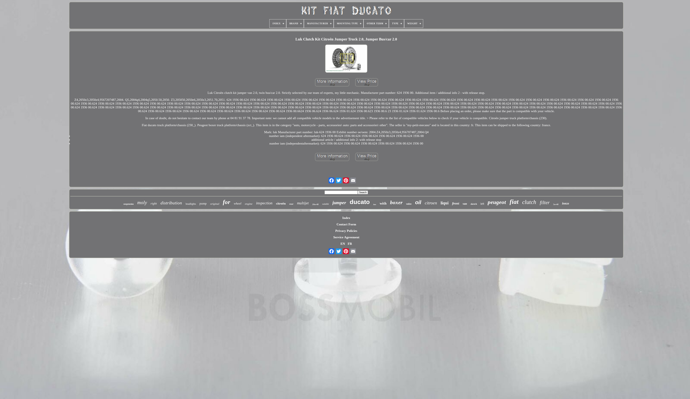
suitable (325, 204)
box (374, 204)
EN (343, 244)
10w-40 (315, 204)
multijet (303, 203)
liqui (444, 203)
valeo (408, 204)
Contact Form (346, 224)
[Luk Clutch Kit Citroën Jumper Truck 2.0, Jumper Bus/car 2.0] (346, 59)
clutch (529, 202)
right (154, 203)
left (482, 203)
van (465, 203)
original (214, 203)
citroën (281, 203)
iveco (565, 203)
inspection (264, 203)
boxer (396, 202)
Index (346, 218)
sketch (474, 204)
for (226, 202)
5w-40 (555, 204)
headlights (191, 204)
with (383, 203)
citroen (431, 203)
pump (203, 203)
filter (545, 202)
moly (142, 202)
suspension (128, 204)
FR (350, 244)
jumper (339, 202)
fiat (514, 201)
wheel (237, 203)
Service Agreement (346, 237)
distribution (171, 202)
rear (291, 204)
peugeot (497, 202)
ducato (360, 201)
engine (248, 203)
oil (418, 202)
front (455, 203)
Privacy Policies (346, 231)
